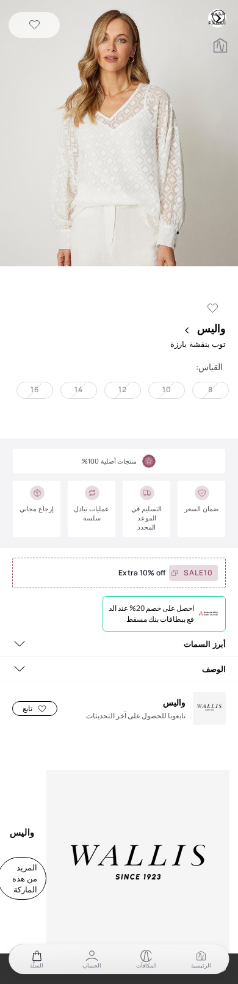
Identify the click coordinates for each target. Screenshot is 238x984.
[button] (119, 134)
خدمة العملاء (218, 16)
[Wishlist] (34, 25)
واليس (210, 328)
